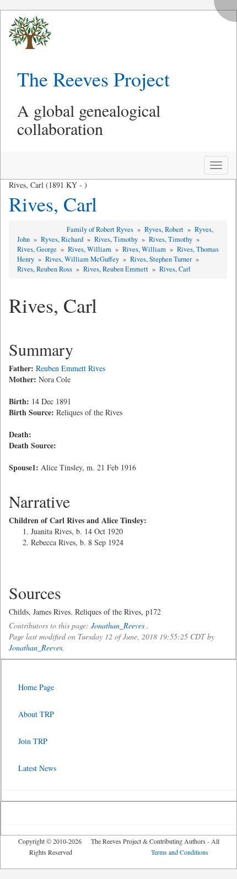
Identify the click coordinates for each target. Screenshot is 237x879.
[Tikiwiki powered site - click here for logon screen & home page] (26, 33)
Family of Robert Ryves (101, 229)
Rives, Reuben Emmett (116, 269)
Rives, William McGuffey (83, 259)
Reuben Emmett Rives (70, 368)
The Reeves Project (93, 79)
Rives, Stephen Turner (161, 259)
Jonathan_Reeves (117, 625)
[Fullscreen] (228, 8)
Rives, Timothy (116, 239)
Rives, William (90, 249)
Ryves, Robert (164, 229)
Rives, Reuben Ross (45, 269)
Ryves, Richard (63, 239)
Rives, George (37, 249)
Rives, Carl (53, 204)
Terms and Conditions (179, 852)
